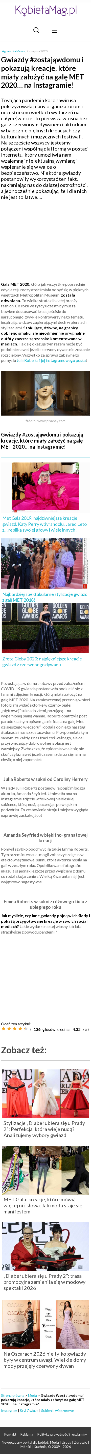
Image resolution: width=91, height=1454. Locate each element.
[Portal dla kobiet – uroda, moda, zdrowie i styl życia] (45, 11)
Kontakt (10, 1434)
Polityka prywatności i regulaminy (62, 1434)
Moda (32, 1395)
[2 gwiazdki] (9, 1028)
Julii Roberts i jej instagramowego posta (51, 360)
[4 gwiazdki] (20, 1028)
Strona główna (12, 1395)
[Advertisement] (45, 240)
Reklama (26, 1434)
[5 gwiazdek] (25, 1028)
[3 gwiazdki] (14, 1028)
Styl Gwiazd (29, 1410)
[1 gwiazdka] (3, 1028)
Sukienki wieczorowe (57, 1410)
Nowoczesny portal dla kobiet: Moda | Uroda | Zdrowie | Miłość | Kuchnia (45, 1444)
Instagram (9, 1410)
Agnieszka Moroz (14, 51)
